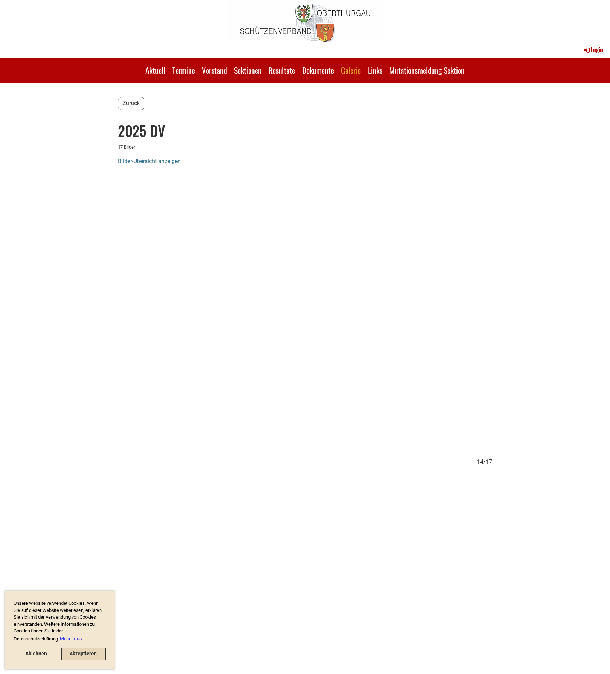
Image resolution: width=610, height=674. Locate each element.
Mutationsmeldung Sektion (427, 70)
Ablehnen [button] (36, 654)
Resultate (282, 70)
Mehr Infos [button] (71, 638)
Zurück (131, 103)
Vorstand (214, 70)
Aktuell (155, 70)
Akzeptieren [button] (83, 654)
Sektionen (248, 70)
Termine (183, 70)
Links (375, 70)
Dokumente (318, 70)
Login (597, 50)
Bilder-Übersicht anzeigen (149, 161)
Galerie (351, 70)
